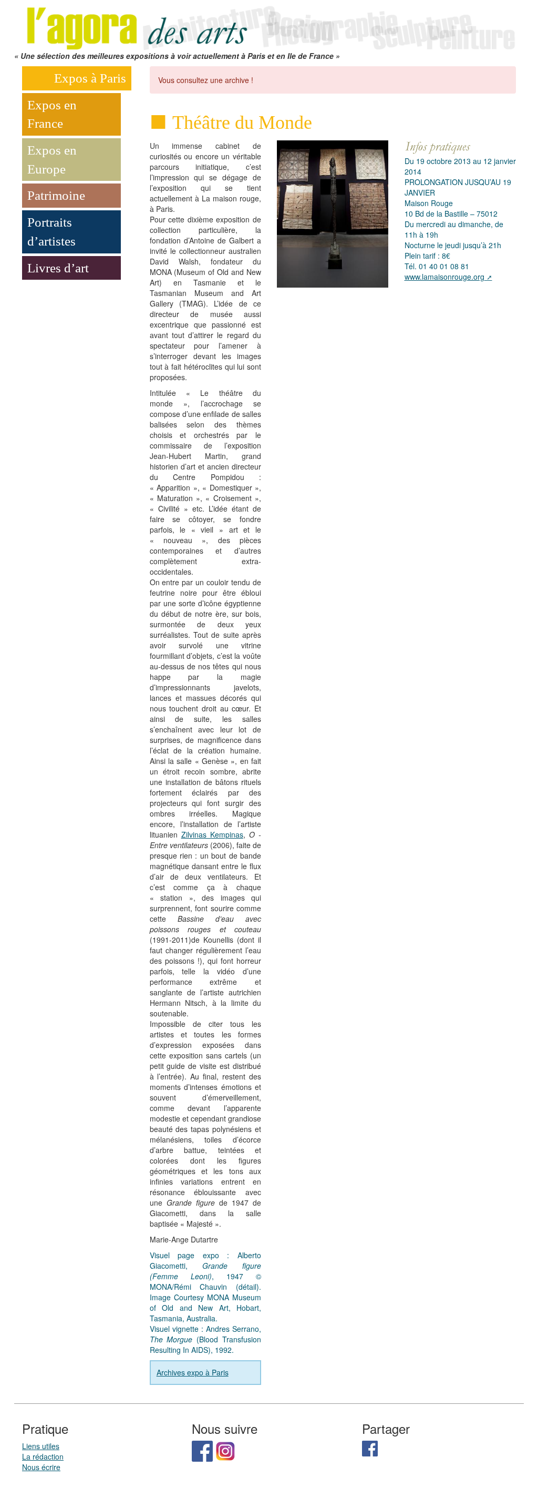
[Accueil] (269, 24)
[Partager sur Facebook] (370, 1447)
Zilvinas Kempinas (212, 834)
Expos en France (52, 114)
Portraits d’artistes (51, 231)
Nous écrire (41, 1467)
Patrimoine (56, 195)
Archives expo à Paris (193, 1372)
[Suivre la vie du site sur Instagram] (225, 1450)
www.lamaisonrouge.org (444, 276)
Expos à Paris (90, 78)
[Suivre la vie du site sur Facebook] (202, 1450)
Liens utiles (40, 1446)
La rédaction (43, 1456)
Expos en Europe (52, 159)
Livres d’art (58, 268)
